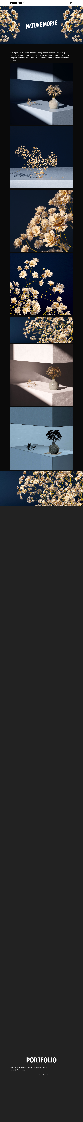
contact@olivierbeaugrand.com (20, 1070)
